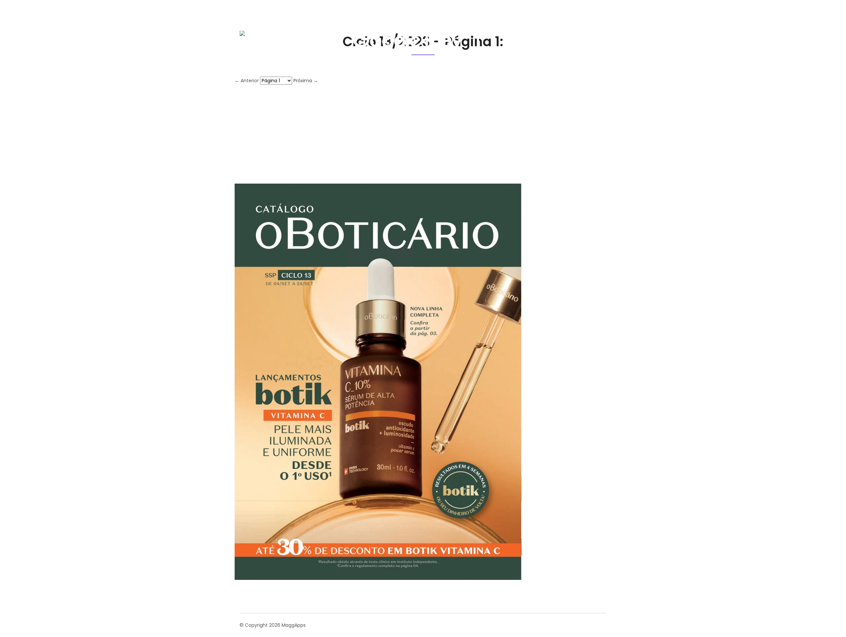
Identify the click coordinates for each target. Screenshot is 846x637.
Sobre (522, 34)
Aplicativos (554, 34)
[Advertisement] (423, 134)
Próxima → (305, 80)
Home (496, 34)
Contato (590, 34)
